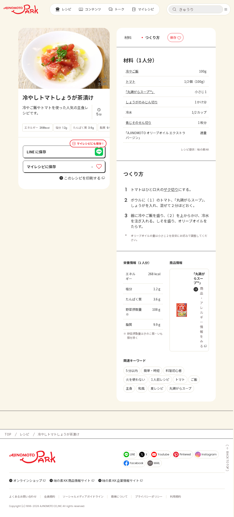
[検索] (174, 9)
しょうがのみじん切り (142, 102)
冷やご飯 (132, 71)
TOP (8, 434)
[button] (196, 9)
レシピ (24, 434)
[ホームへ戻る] (20, 9)
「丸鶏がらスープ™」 (140, 91)
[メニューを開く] (226, 9)
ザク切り (171, 189)
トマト (130, 81)
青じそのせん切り (138, 122)
